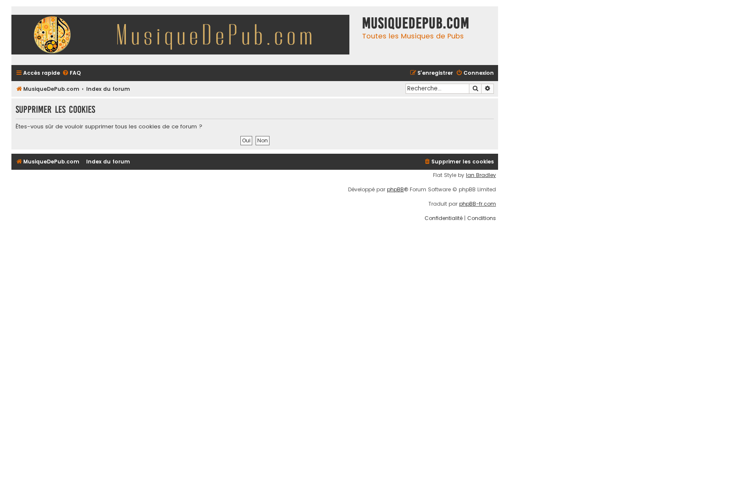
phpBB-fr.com (477, 204)
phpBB (395, 189)
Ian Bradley (481, 175)
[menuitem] (71, 73)
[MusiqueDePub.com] (185, 35)
